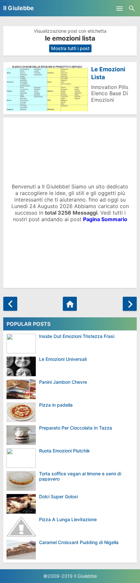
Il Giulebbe (18, 8)
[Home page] (70, 304)
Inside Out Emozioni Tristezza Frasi (76, 336)
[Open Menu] (119, 8)
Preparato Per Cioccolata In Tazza (75, 427)
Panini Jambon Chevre (63, 382)
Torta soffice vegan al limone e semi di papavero (80, 476)
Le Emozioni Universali (63, 359)
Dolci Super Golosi (58, 496)
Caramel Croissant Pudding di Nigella (79, 542)
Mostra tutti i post (70, 48)
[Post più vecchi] (130, 304)
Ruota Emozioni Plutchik (64, 450)
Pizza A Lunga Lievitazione (68, 519)
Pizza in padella (56, 404)
